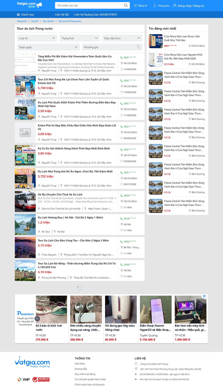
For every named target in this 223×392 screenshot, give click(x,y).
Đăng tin (142, 5)
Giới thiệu (80, 363)
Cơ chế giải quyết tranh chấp (90, 379)
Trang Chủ (22, 20)
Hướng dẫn (81, 368)
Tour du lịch (48, 20)
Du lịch (34, 20)
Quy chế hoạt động (85, 374)
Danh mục (27, 14)
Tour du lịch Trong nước (69, 20)
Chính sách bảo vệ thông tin (90, 384)
